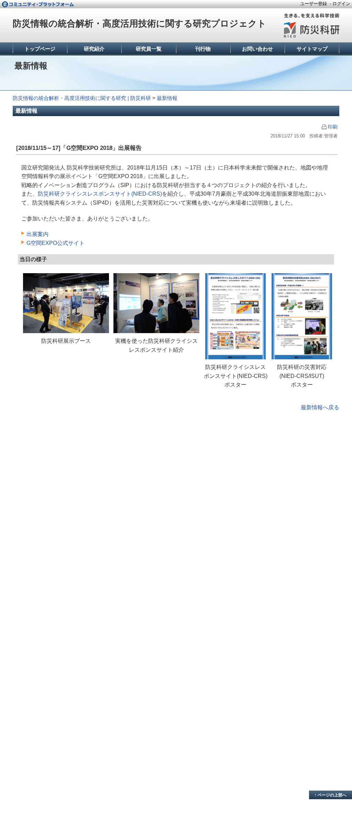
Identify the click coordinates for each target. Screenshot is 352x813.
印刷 (333, 127)
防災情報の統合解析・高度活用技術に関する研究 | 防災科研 (82, 98)
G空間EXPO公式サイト (55, 243)
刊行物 (203, 49)
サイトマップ (312, 49)
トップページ (39, 49)
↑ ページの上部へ (330, 795)
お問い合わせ (257, 49)
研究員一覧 (149, 49)
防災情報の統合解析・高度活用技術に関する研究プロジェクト (139, 23)
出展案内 (37, 234)
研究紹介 (94, 49)
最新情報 (167, 98)
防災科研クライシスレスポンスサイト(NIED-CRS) (100, 194)
